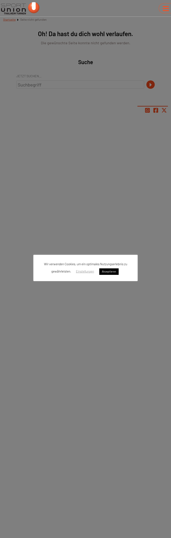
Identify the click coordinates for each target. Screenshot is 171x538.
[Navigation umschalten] (166, 8)
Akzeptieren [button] (109, 271)
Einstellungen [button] (85, 271)
